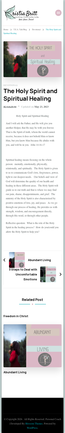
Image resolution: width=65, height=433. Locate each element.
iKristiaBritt (9, 107)
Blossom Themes (34, 423)
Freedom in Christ (15, 316)
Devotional (10, 85)
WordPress (32, 427)
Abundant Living (15, 372)
